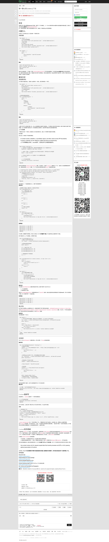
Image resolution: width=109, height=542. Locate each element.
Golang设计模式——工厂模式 (66, 503)
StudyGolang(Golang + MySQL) (28, 535)
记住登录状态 (78, 14)
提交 (69, 525)
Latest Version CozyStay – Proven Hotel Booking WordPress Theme (83, 83)
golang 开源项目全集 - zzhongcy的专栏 (82, 138)
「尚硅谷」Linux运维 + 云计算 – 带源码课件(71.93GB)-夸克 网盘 (83, 147)
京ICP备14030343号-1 (23, 540)
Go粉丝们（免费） (87, 216)
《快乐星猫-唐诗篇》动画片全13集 (81, 156)
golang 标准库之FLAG (79, 59)
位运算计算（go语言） (79, 52)
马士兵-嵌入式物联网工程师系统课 (81, 150)
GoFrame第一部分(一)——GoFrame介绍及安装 (30, 503)
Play (40, 531)
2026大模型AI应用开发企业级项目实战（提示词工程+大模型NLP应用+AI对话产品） (83, 71)
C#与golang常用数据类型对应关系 (81, 135)
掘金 (26, 484)
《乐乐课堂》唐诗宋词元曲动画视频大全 (82, 153)
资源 (40, 1)
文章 (33, 1)
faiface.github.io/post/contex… (25, 464)
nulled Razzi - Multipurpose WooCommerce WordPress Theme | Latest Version (83, 79)
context (54, 507)
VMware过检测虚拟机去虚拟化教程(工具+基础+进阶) (83, 144)
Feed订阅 (59, 531)
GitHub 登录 (81, 22)
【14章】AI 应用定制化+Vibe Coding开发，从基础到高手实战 (83, 67)
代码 (60, 507)
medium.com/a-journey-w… (25, 467)
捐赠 (52, 531)
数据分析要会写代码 (79, 57)
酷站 (55, 531)
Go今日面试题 (77, 29)
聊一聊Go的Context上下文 (30, 488)
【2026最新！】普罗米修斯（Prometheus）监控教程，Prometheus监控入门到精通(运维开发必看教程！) (83, 63)
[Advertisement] (83, 39)
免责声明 (44, 531)
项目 (37, 1)
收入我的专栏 (24, 499)
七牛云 (40, 535)
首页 (20, 5)
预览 (23, 515)
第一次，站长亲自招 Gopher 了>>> (26, 15)
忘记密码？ (85, 18)
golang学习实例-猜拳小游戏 (80, 133)
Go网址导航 (49, 1)
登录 (89, 1)
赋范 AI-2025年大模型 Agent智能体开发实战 (83, 75)
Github (33, 531)
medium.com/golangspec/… (25, 456)
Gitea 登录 (81, 25)
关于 (20, 531)
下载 (55, 1)
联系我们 (48, 531)
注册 (86, 1)
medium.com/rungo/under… (25, 459)
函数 (64, 507)
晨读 (29, 531)
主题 (29, 1)
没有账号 (36, 513)
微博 (24, 494)
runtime (69, 507)
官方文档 (60, 1)
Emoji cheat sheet (40, 526)
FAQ (23, 531)
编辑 (20, 515)
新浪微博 (36, 531)
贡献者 (26, 531)
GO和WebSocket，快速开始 (80, 141)
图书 (44, 1)
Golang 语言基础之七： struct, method (82, 54)
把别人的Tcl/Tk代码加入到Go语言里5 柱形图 (83, 130)
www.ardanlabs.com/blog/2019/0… (26, 461)
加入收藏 (20, 494)
